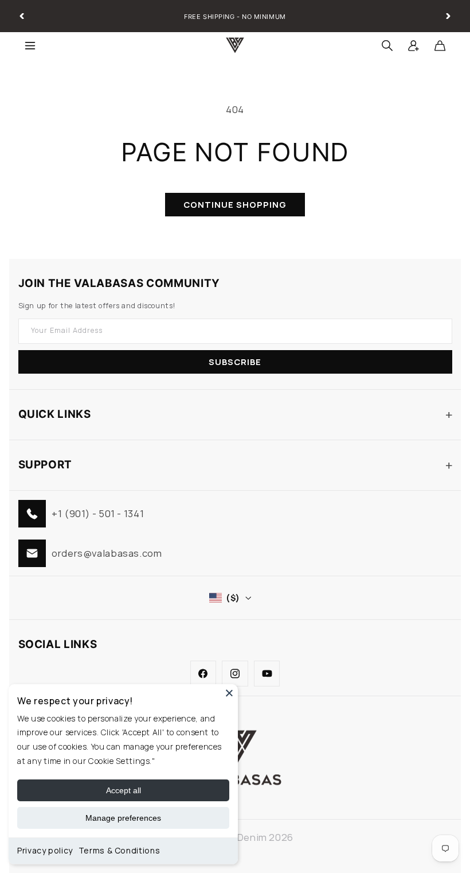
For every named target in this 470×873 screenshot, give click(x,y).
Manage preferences (123, 817)
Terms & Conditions (119, 850)
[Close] (229, 692)
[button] (30, 45)
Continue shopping (235, 204)
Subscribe (235, 361)
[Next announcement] (448, 16)
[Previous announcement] (21, 16)
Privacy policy (45, 850)
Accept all (123, 790)
